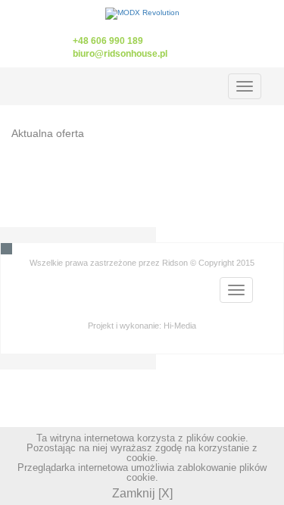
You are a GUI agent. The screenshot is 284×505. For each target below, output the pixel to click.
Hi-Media (180, 325)
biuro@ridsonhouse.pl (120, 53)
